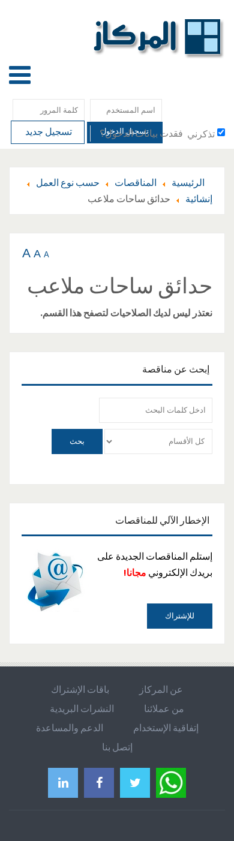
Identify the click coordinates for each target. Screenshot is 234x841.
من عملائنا (164, 708)
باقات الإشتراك (80, 689)
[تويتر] (135, 782)
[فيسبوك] (99, 782)
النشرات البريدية (82, 708)
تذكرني (201, 134)
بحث (77, 441)
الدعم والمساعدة (69, 728)
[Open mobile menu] (20, 74)
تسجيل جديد (47, 131)
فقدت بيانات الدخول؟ (141, 133)
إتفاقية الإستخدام (166, 728)
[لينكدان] (63, 782)
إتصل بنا (117, 747)
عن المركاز (161, 689)
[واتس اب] (171, 780)
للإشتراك (179, 616)
